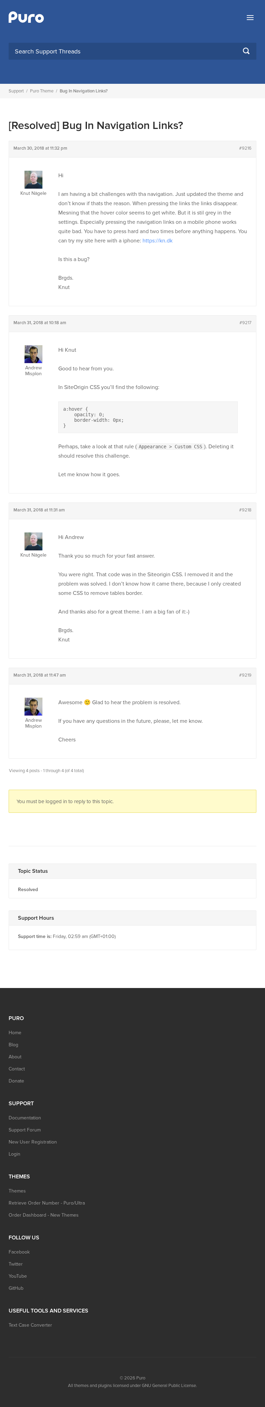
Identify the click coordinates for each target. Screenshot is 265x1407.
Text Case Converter (30, 1325)
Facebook (19, 1252)
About (15, 1057)
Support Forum (25, 1130)
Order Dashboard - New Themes (44, 1215)
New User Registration (33, 1142)
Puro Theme (41, 91)
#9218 (245, 510)
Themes (17, 1191)
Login (14, 1154)
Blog (13, 1045)
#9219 (245, 675)
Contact (17, 1069)
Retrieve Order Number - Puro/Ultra (47, 1203)
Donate (16, 1081)
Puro (140, 1378)
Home (15, 1033)
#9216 (245, 148)
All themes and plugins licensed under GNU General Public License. (132, 1385)
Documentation (25, 1118)
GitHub (16, 1288)
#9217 (245, 323)
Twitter (16, 1264)
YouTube (18, 1276)
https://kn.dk (158, 240)
